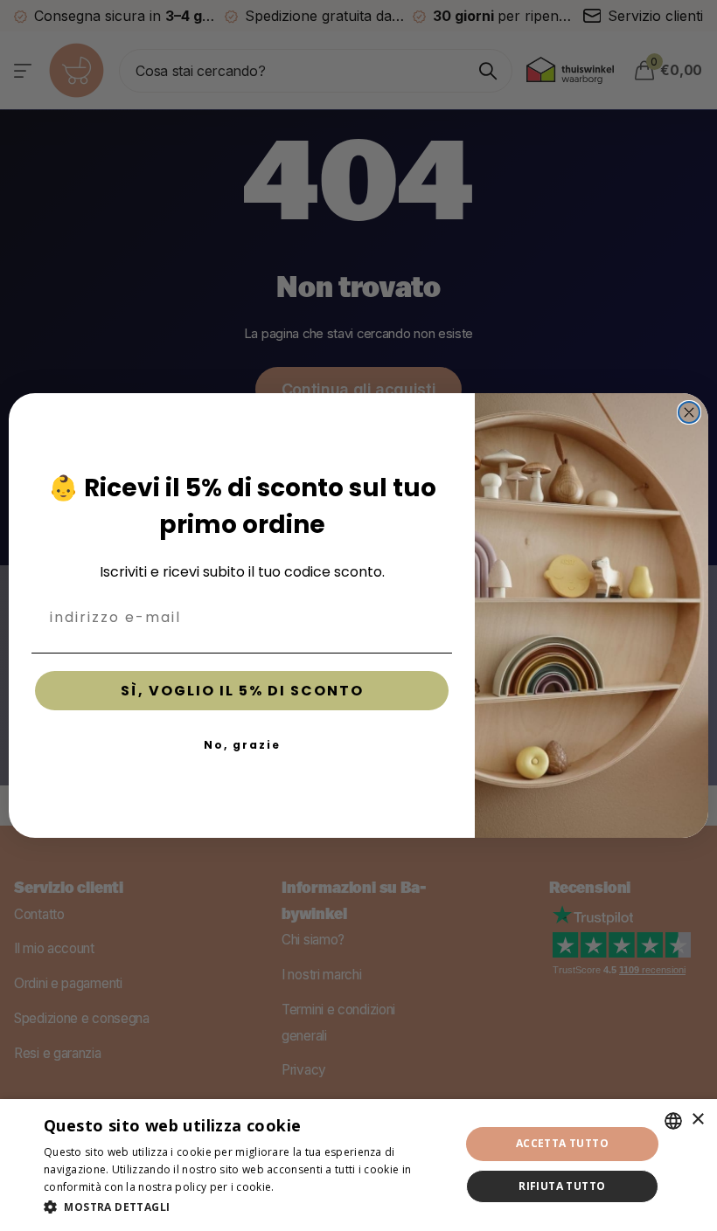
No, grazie (242, 744)
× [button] (697, 1119)
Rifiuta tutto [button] (562, 1186)
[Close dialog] (689, 412)
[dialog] (358, 1165)
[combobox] (673, 1121)
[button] (246, 1207)
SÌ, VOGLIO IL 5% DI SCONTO (242, 691)
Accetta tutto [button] (562, 1143)
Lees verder (307, 1186)
